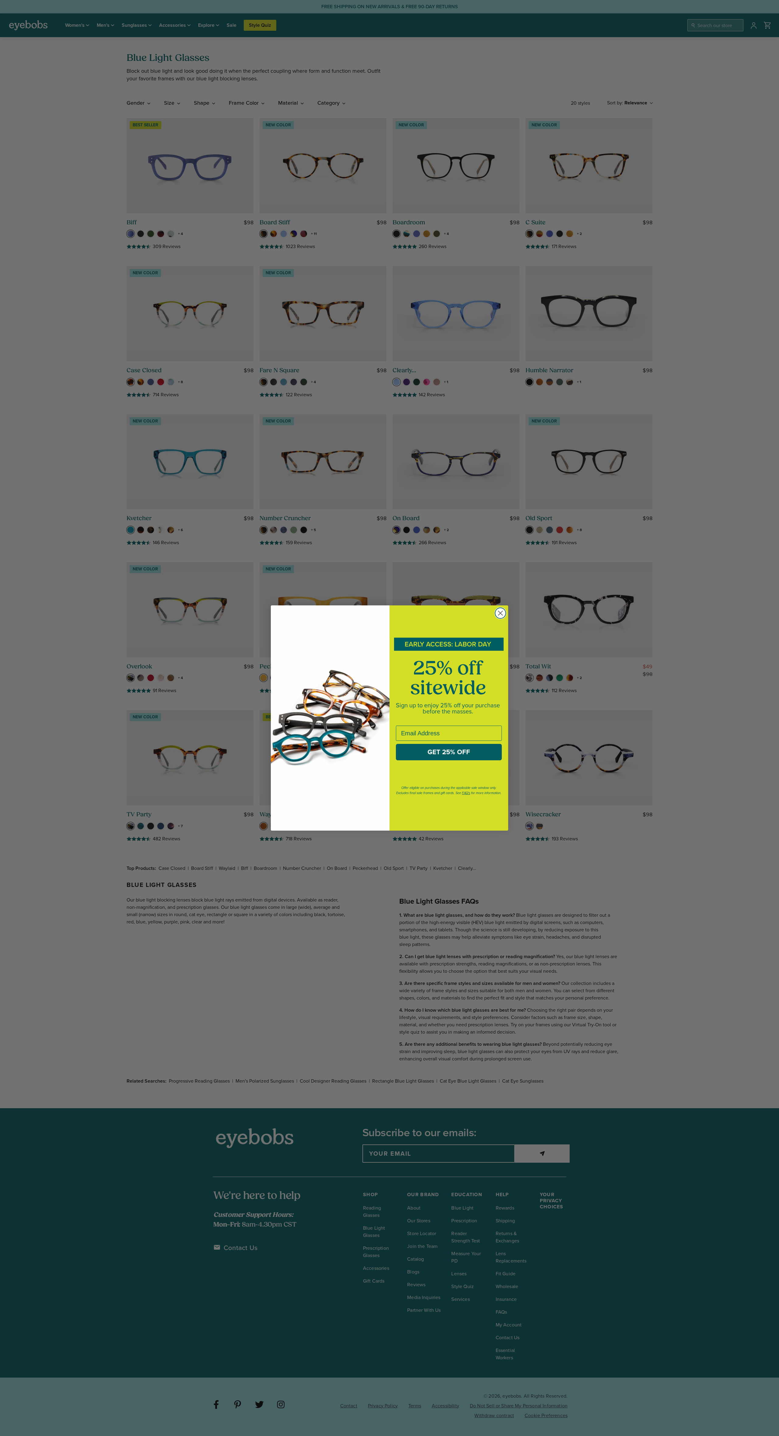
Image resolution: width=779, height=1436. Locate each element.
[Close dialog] (500, 613)
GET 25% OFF (449, 752)
